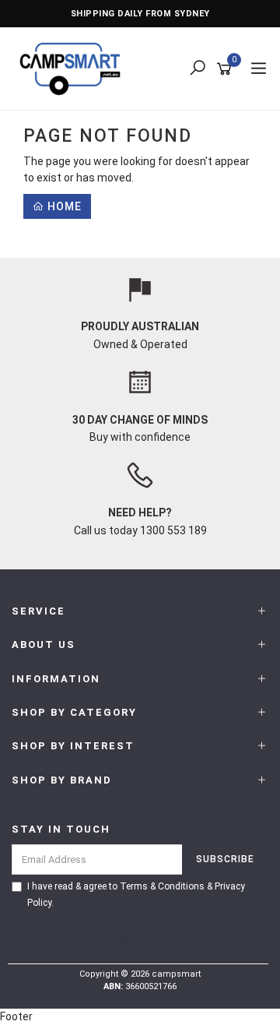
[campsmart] (74, 68)
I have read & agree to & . (136, 894)
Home (63, 206)
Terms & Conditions (162, 886)
